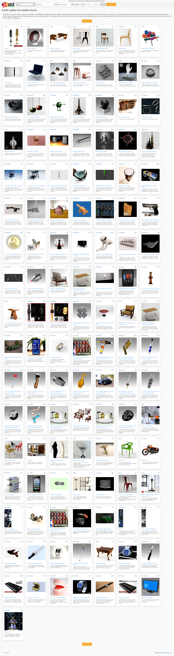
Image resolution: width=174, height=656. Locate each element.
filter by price (75, 4)
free (83, 4)
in (35, 4)
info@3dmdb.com (167, 652)
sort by (57, 4)
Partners (7, 652)
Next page (87, 21)
